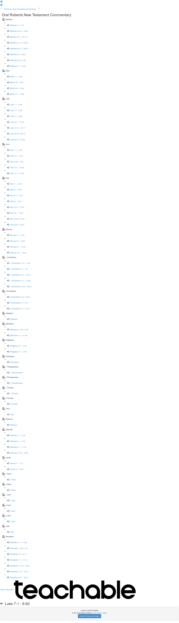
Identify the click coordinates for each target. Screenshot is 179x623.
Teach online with (7, 589)
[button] (1, 2)
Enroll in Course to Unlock (89, 616)
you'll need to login (99, 613)
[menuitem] (1, 5)
